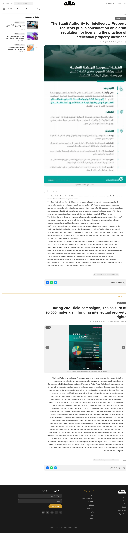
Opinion (19, 9)
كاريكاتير (91, 505)
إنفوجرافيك (91, 501)
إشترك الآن (55, 506)
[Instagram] (111, 3)
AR (3, 3)
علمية (92, 515)
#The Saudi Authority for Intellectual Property (106, 275)
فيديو (92, 512)
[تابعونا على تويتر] (60, 512)
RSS (125, 503)
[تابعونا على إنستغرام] (52, 512)
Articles (10, 9)
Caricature (29, 9)
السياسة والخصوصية (120, 514)
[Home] (4, 9)
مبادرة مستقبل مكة (88, 498)
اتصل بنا (124, 497)
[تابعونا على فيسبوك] (56, 512)
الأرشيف (124, 507)
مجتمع (92, 518)
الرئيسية (122, 14)
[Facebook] (109, 3)
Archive (10, 3)
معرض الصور (90, 508)
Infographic (40, 9)
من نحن (124, 500)
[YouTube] (113, 3)
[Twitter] (106, 3)
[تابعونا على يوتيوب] (47, 512)
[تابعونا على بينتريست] (43, 512)
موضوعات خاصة (89, 495)
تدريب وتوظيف (122, 510)
